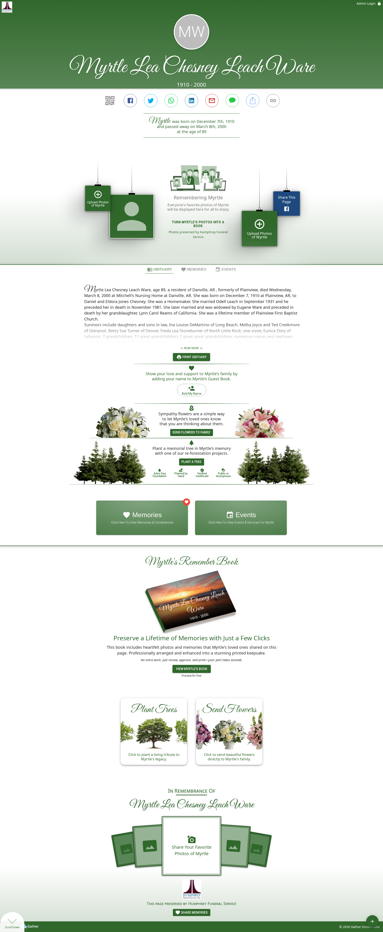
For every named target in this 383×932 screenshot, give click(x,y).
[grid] (191, 208)
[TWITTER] (150, 100)
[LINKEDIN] (191, 100)
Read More (191, 348)
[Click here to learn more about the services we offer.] (191, 890)
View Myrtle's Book (191, 669)
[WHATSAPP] (171, 100)
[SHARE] (252, 100)
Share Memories (194, 912)
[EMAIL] (212, 100)
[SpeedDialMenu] (372, 921)
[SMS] (232, 100)
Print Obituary (194, 357)
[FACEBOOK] (130, 100)
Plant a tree (191, 462)
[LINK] (273, 100)
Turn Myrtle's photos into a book (198, 224)
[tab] (159, 269)
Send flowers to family (191, 432)
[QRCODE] (110, 100)
